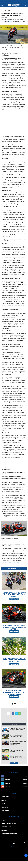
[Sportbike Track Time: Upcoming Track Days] (5, 736)
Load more (13, 762)
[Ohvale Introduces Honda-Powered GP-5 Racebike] (5, 729)
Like (26, 776)
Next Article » (17, 563)
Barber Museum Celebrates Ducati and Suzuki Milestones (18, 743)
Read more (14, 599)
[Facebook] (13, 713)
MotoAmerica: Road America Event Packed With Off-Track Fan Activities (14, 659)
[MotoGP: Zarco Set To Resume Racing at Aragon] (5, 757)
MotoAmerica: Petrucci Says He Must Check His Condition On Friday (14, 627)
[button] (2, 5)
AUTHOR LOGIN (14, 846)
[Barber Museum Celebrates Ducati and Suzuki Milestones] (5, 743)
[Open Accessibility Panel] (26, 855)
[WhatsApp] (19, 713)
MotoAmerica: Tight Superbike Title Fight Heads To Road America (14, 692)
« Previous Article (6, 563)
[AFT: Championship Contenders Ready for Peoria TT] (5, 750)
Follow (25, 779)
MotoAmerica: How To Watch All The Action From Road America (14, 594)
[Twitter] (16, 713)
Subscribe (24, 786)
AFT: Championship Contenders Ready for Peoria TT (16, 750)
